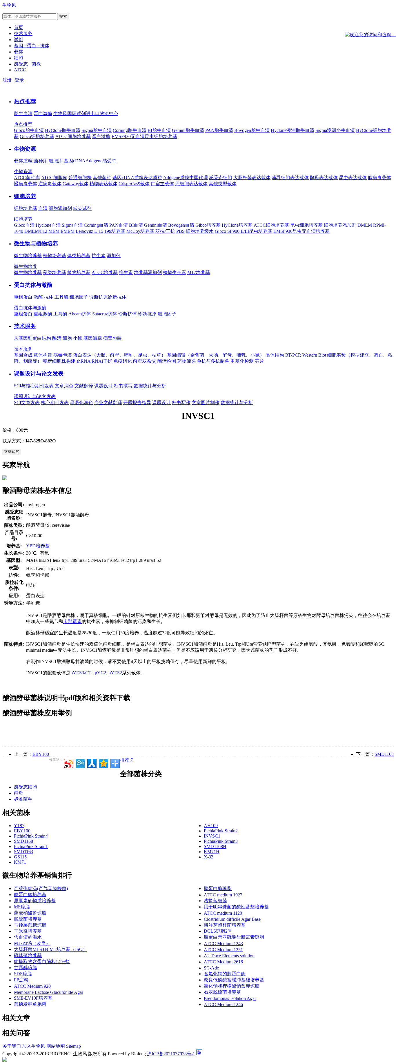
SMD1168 (384, 754)
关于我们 (11, 1046)
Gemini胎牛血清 (188, 130)
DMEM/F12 (35, 231)
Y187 (19, 825)
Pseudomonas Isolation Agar (230, 998)
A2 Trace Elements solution (229, 955)
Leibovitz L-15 (89, 231)
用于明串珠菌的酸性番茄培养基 (236, 906)
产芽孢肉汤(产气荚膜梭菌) (41, 888)
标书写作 (181, 402)
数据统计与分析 (150, 385)
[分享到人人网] (91, 762)
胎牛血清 (23, 113)
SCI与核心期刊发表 (34, 385)
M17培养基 (198, 272)
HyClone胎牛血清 (62, 130)
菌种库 (41, 160)
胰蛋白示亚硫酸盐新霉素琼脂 (234, 937)
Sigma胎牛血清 (96, 130)
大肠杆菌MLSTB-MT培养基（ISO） (50, 949)
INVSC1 (212, 836)
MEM (53, 231)
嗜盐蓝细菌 (215, 900)
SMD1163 (23, 851)
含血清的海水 (28, 937)
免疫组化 (122, 361)
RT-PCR (293, 355)
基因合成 (23, 355)
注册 (7, 79)
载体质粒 (23, 160)
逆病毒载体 (49, 183)
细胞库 (56, 160)
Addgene (94, 160)
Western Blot (314, 355)
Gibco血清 (24, 225)
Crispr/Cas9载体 (134, 183)
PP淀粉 (21, 979)
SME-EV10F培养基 (33, 998)
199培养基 (114, 231)
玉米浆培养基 (28, 931)
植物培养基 (54, 255)
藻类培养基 (78, 255)
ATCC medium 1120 (223, 913)
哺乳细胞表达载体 (290, 177)
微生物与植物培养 (36, 243)
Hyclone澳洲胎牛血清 (292, 130)
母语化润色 (81, 402)
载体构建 (43, 355)
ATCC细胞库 (54, 177)
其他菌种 (102, 177)
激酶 (38, 297)
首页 (18, 27)
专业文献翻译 (108, 402)
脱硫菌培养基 (28, 918)
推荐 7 (126, 760)
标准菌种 (23, 799)
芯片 (259, 361)
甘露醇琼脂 (25, 967)
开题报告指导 (137, 402)
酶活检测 (166, 361)
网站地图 (55, 1046)
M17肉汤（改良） (32, 943)
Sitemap (73, 1046)
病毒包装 (112, 338)
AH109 (211, 825)
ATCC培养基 (105, 272)
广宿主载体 (162, 183)
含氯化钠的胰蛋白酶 (225, 973)
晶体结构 (275, 355)
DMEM (364, 225)
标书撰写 (123, 385)
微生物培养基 (28, 255)
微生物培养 (25, 266)
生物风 (9, 5)
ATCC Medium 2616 (223, 961)
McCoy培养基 (140, 231)
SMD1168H (215, 846)
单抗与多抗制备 (213, 361)
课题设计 (103, 385)
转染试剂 (82, 208)
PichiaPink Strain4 (31, 836)
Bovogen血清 (181, 225)
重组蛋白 (23, 297)
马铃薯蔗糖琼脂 (30, 925)
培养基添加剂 (148, 272)
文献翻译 (84, 385)
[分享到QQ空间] (103, 762)
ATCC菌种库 (27, 177)
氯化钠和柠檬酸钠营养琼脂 (231, 985)
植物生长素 (174, 272)
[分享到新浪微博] (68, 762)
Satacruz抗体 (104, 313)
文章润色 (64, 385)
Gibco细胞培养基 (37, 136)
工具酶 (61, 297)
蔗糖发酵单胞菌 (30, 1004)
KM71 (20, 862)
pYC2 (100, 672)
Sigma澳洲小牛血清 (335, 130)
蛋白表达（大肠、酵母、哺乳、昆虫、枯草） (119, 355)
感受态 (109, 160)
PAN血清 (118, 225)
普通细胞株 (80, 177)
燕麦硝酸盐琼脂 (30, 912)
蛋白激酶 (43, 113)
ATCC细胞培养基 (73, 136)
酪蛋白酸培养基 (30, 894)
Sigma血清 (72, 225)
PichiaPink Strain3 (221, 841)
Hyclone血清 (48, 225)
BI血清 (136, 225)
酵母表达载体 (324, 177)
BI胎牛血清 (159, 130)
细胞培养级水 (200, 231)
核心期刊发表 (55, 402)
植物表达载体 (103, 183)
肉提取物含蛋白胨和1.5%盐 (42, 961)
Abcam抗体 (79, 313)
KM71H (211, 851)
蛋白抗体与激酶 (33, 285)
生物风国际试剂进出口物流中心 (85, 113)
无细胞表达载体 (191, 183)
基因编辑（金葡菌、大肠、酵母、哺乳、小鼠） (215, 355)
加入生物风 (33, 1046)
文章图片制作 (205, 402)
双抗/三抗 (165, 231)
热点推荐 (25, 101)
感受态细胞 (220, 177)
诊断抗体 (117, 297)
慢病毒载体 (25, 183)
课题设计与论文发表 (38, 374)
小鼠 (77, 338)
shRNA (83, 361)
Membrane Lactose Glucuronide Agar (48, 992)
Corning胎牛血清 (129, 130)
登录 (19, 79)
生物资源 (25, 149)
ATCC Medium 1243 (223, 943)
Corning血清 (96, 225)
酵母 (18, 793)
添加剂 (114, 255)
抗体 (48, 297)
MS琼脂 (22, 906)
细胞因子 (79, 297)
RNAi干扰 (102, 361)
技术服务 (25, 326)
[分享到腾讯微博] (80, 762)
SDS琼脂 (23, 973)
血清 (43, 208)
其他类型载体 (223, 183)
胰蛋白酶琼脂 (218, 888)
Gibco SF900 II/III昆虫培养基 (243, 231)
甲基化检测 (242, 361)
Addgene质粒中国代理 (185, 177)
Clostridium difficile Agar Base (232, 919)
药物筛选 (186, 361)
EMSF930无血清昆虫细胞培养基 (144, 136)
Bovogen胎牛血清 (252, 130)
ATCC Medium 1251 (223, 949)
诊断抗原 (98, 297)
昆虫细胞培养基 (306, 225)
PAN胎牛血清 (219, 130)
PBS (180, 231)
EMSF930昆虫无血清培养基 (301, 231)
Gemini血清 (155, 225)
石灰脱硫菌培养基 (222, 991)
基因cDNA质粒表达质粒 (137, 177)
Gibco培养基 (208, 225)
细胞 (67, 338)
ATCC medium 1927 (223, 894)
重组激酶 (43, 313)
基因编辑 (92, 338)
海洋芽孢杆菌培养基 (225, 925)
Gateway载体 (75, 183)
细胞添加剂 (60, 208)
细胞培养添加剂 (340, 225)
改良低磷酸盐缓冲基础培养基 (234, 979)
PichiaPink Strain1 (31, 846)
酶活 (56, 338)
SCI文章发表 (27, 402)
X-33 (208, 856)
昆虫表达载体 (353, 177)
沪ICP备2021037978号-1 (171, 1053)
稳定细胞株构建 (59, 361)
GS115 (20, 856)
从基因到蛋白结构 (32, 338)
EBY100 (40, 754)
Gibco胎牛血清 (29, 130)
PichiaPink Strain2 (221, 830)
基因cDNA (75, 160)
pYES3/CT (80, 672)
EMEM (68, 231)
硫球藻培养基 (28, 955)
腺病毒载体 (379, 177)
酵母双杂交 (144, 361)
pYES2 (115, 672)
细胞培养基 (25, 208)
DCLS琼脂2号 (218, 931)
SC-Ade (211, 967)
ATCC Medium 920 (32, 986)
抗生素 (99, 255)
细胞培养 (25, 196)
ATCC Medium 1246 (223, 1004)
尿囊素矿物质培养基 (35, 900)
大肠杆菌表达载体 (251, 177)
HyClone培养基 (237, 225)
